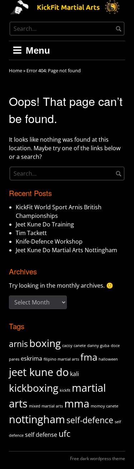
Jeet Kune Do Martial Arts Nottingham (66, 250)
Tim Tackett (31, 233)
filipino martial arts (61, 359)
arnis (18, 344)
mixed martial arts (46, 406)
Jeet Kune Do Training (45, 224)
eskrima (31, 358)
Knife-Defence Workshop (49, 241)
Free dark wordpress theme (97, 458)
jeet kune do (39, 372)
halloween (108, 359)
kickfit (65, 390)
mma (76, 403)
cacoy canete (74, 345)
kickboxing (33, 388)
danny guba (98, 345)
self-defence (89, 420)
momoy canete (104, 406)
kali (74, 374)
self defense (41, 435)
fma (88, 357)
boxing (45, 343)
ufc (64, 433)
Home (15, 70)
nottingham (37, 419)
